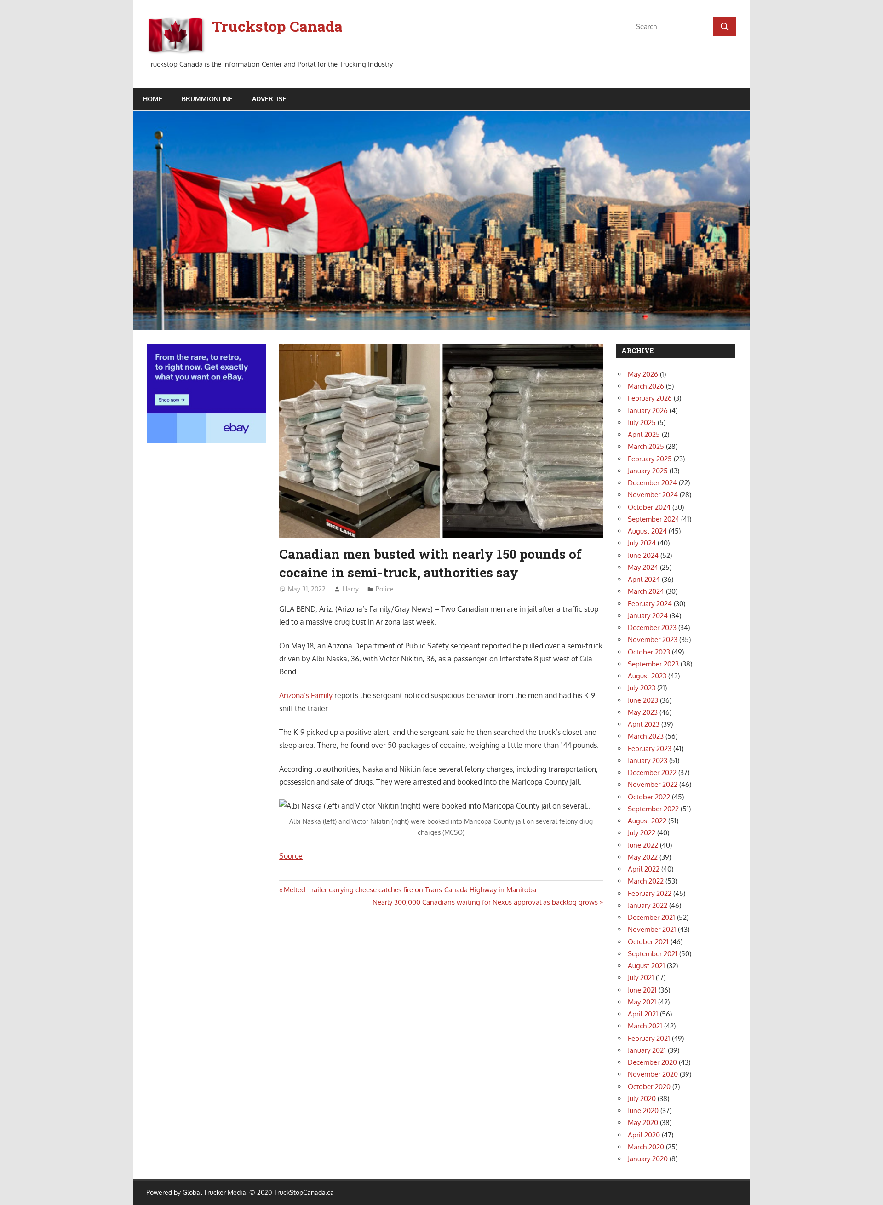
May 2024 (643, 567)
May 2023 (643, 712)
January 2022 (647, 905)
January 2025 (648, 470)
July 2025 (642, 422)
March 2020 (646, 1146)
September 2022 (653, 808)
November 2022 (652, 784)
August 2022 (647, 820)
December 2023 (652, 627)
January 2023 (647, 760)
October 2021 (648, 941)
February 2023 (649, 748)
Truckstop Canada (277, 26)
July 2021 (641, 977)
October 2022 (649, 796)
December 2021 (651, 917)
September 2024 (653, 519)
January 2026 (648, 410)
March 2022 (646, 881)
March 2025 (646, 446)
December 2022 (652, 772)
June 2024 (643, 555)
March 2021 (645, 1025)
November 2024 (653, 494)
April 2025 (644, 434)
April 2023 (643, 724)
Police (385, 589)
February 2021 (649, 1038)
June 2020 (643, 1110)
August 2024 (647, 531)
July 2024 (642, 543)
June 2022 (643, 845)
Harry (351, 589)
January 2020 (648, 1158)
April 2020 (644, 1134)
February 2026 (650, 398)
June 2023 (643, 700)
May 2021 (642, 1002)
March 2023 (646, 736)
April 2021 (643, 1014)
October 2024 (649, 507)
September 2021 (652, 953)
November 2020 (653, 1074)
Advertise (269, 99)
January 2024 (648, 615)
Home (152, 99)
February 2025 (650, 458)
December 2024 (652, 482)
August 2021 (646, 965)
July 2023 (641, 687)
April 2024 (644, 579)
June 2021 (642, 990)
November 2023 (652, 639)
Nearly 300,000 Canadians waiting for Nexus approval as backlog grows (485, 902)
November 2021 (652, 929)
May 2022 (643, 857)
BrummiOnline (207, 99)
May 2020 (643, 1122)
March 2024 (646, 591)
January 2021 (647, 1050)
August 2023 (647, 675)
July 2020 (642, 1098)
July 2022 (641, 832)
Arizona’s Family (306, 695)
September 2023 (653, 664)
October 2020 (649, 1086)
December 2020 (652, 1062)
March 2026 (646, 386)
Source (291, 856)
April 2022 (643, 869)
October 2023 (649, 652)
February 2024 (650, 603)
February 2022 (649, 893)
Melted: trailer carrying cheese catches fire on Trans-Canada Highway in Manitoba (409, 889)
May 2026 (643, 374)
